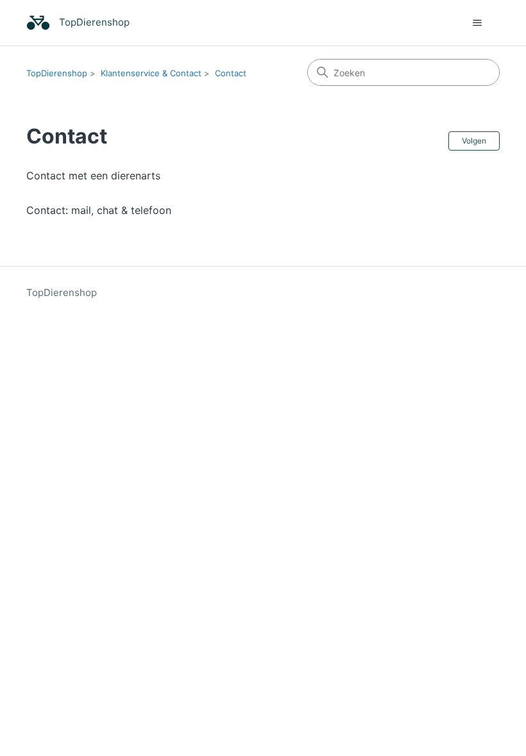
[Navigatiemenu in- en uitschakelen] (477, 23)
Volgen (474, 140)
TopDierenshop (56, 73)
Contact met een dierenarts (93, 175)
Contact (230, 73)
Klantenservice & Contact (151, 73)
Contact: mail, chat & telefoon (98, 210)
